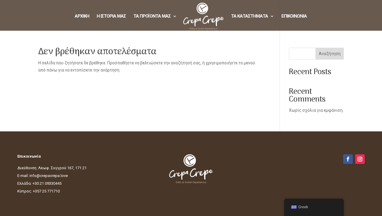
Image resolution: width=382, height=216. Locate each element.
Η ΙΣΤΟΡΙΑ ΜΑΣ (111, 16)
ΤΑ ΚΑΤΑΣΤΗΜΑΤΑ (249, 16)
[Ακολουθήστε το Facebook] (348, 159)
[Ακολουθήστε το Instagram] (360, 159)
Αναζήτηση (330, 53)
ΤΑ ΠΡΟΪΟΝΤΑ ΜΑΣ (152, 16)
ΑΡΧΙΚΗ (82, 16)
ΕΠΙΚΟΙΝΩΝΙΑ (294, 16)
